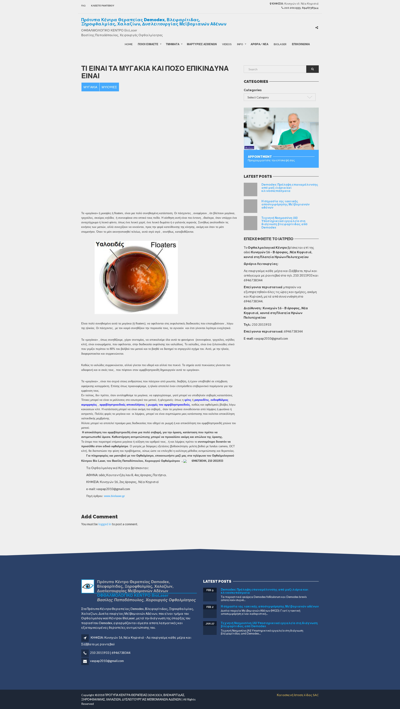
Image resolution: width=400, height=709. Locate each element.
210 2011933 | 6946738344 (110, 652)
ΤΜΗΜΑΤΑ (172, 44)
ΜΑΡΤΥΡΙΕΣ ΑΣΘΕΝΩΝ (202, 44)
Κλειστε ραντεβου (102, 5)
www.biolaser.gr (114, 496)
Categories (253, 90)
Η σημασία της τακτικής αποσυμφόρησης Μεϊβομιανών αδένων (285, 204)
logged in (104, 524)
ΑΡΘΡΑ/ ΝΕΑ (259, 44)
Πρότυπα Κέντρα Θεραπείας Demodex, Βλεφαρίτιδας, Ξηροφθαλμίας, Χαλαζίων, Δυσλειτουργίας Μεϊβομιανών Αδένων (153, 22)
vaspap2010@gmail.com (107, 661)
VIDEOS (227, 44)
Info (240, 44)
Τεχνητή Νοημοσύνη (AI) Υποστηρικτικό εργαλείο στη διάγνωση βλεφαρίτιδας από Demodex (284, 222)
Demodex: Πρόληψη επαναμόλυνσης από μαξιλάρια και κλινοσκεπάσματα (289, 188)
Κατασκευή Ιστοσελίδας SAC (298, 695)
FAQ (83, 5)
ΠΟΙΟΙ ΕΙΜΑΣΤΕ (148, 44)
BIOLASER (280, 44)
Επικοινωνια (301, 44)
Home (128, 44)
